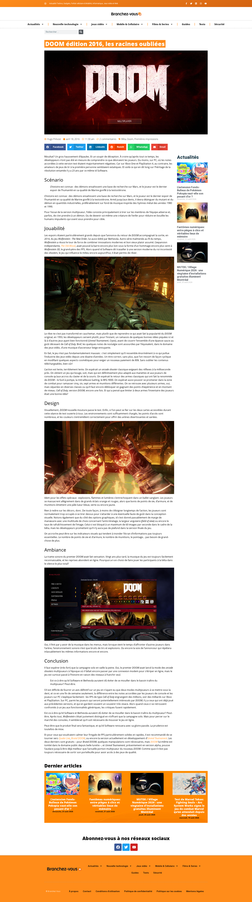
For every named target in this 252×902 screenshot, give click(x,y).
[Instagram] (201, 3)
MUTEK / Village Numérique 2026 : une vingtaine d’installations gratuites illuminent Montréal (191, 273)
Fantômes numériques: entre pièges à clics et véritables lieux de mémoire (191, 232)
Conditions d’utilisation (108, 891)
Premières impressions (146, 139)
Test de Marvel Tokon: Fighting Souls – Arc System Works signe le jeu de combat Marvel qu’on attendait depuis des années (189, 807)
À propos (73, 891)
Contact (87, 891)
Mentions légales (195, 891)
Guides (186, 24)
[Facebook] (118, 847)
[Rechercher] (81, 32)
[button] (55, 147)
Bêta (123, 139)
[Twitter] (191, 3)
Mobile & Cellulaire (128, 24)
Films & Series (160, 24)
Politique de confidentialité (138, 891)
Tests (202, 24)
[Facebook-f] (186, 3)
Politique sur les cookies (169, 891)
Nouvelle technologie (65, 24)
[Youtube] (206, 3)
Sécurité (219, 24)
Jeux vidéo (97, 24)
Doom (130, 139)
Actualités (34, 24)
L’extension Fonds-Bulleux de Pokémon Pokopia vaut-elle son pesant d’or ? (190, 192)
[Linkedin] (196, 3)
